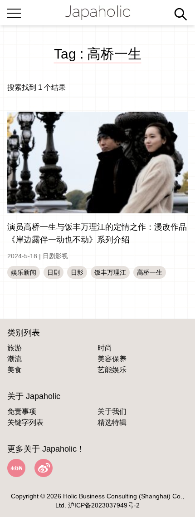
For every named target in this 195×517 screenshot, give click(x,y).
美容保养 (112, 359)
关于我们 (112, 411)
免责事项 (21, 411)
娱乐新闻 (23, 272)
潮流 (14, 359)
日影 (77, 272)
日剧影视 (55, 256)
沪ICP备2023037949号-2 (104, 505)
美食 (14, 370)
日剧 (53, 272)
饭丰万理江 (110, 272)
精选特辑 (112, 422)
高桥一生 (149, 272)
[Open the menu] (14, 11)
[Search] (180, 14)
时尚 (105, 348)
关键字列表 (25, 422)
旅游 (14, 348)
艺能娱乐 (112, 370)
